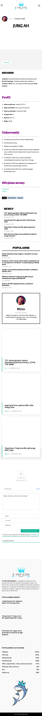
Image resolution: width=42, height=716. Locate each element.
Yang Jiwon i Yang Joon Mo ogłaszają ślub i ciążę (19, 228)
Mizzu (10, 19)
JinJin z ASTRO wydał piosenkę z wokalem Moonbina (17, 284)
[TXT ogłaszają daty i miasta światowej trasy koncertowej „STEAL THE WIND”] (21, 343)
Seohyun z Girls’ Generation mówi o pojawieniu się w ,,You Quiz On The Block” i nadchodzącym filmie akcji (20, 262)
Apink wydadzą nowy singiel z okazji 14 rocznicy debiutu (20, 255)
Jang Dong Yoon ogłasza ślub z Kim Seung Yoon (19, 221)
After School (10, 72)
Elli (6, 368)
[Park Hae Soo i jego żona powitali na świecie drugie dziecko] (32, 635)
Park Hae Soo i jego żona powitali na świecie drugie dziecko (20, 235)
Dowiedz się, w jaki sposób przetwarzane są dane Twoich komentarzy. (20, 535)
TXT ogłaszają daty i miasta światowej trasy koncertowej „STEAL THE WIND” (20, 214)
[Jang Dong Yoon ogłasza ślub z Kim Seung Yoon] (21, 388)
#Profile (7, 62)
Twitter (4, 191)
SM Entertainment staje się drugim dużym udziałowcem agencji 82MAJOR (17, 277)
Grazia (7, 411)
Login (38, 489)
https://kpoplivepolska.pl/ (21, 312)
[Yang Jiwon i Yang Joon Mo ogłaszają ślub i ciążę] (21, 430)
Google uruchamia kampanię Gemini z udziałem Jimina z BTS (20, 270)
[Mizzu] (5, 19)
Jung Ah (20, 198)
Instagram (5, 189)
